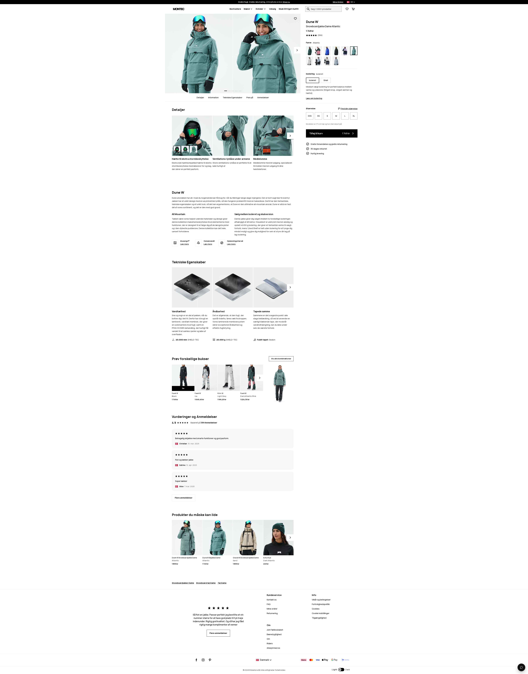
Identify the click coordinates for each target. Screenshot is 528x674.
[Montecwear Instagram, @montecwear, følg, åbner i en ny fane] (203, 660)
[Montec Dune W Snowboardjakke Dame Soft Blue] (336, 61)
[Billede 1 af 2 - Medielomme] (273, 136)
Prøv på (249, 97)
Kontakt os (272, 599)
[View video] (267, 53)
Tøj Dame (222, 583)
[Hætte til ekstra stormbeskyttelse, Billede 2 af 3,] (185, 150)
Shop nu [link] (286, 2)
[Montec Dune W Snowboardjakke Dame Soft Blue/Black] (318, 61)
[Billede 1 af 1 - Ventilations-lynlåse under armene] (233, 136)
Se (183, 388)
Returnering (272, 613)
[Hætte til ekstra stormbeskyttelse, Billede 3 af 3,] (193, 150)
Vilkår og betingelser (321, 599)
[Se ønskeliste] (347, 9)
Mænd (247, 9)
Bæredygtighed (274, 634)
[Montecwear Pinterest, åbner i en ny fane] (210, 660)
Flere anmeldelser (183, 497)
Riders (270, 643)
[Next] (297, 50)
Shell (326, 80)
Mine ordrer (272, 608)
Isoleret (312, 80)
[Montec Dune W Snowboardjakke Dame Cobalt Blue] (327, 50)
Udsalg (272, 9)
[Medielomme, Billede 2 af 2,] (266, 150)
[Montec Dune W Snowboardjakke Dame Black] (336, 50)
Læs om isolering (314, 98)
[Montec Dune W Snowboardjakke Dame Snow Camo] (309, 61)
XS (318, 116)
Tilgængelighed (319, 618)
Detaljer (200, 97)
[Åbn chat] (521, 667)
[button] (341, 669)
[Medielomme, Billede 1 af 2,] (258, 150)
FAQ (268, 604)
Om (268, 639)
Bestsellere (235, 9)
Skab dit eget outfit (289, 9)
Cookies (315, 608)
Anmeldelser (263, 97)
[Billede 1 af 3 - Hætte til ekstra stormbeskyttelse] (192, 136)
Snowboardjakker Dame (183, 583)
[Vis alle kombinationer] (279, 382)
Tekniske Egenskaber (232, 97)
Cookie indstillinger (320, 613)
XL (354, 116)
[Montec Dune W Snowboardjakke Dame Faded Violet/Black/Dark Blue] (345, 50)
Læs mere (184, 244)
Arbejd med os (273, 648)
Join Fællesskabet (275, 629)
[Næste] (290, 135)
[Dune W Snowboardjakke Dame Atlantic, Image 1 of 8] (199, 53)
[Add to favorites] (295, 18)
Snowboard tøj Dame (206, 583)
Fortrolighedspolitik (321, 604)
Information (213, 97)
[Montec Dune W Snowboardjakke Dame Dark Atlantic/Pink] (318, 50)
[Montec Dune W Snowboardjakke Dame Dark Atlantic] (309, 50)
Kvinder (259, 9)
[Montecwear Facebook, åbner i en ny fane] (196, 660)
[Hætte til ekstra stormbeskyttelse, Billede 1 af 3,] (177, 150)
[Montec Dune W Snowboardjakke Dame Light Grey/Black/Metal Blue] (327, 61)
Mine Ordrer (338, 2)
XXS (310, 116)
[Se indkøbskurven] (353, 9)
